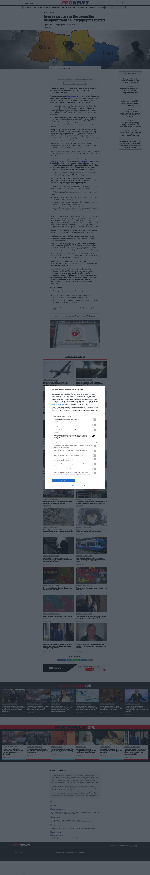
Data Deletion (66, 485)
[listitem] (75, 416)
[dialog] (75, 437)
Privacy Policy (83, 485)
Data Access (75, 485)
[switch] (94, 419)
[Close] (102, 389)
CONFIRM (64, 480)
